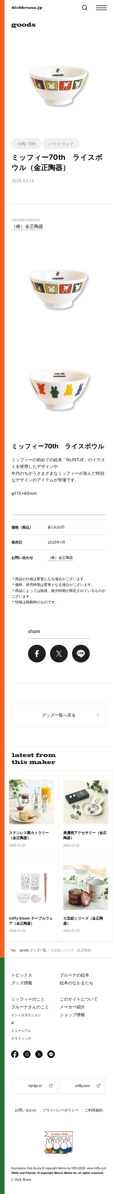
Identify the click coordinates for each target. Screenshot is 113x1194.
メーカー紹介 (72, 1006)
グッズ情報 (21, 982)
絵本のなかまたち (76, 982)
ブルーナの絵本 (74, 974)
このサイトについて (79, 999)
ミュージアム (21, 1031)
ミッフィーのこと (28, 999)
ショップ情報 (72, 1014)
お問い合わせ (25, 1110)
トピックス (21, 974)
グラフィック (21, 1038)
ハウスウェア (61, 144)
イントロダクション (26, 1015)
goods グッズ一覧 (33, 949)
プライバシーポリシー (60, 1110)
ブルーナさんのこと (30, 1006)
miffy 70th (26, 144)
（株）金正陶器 (27, 226)
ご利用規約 (94, 1110)
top (13, 949)
